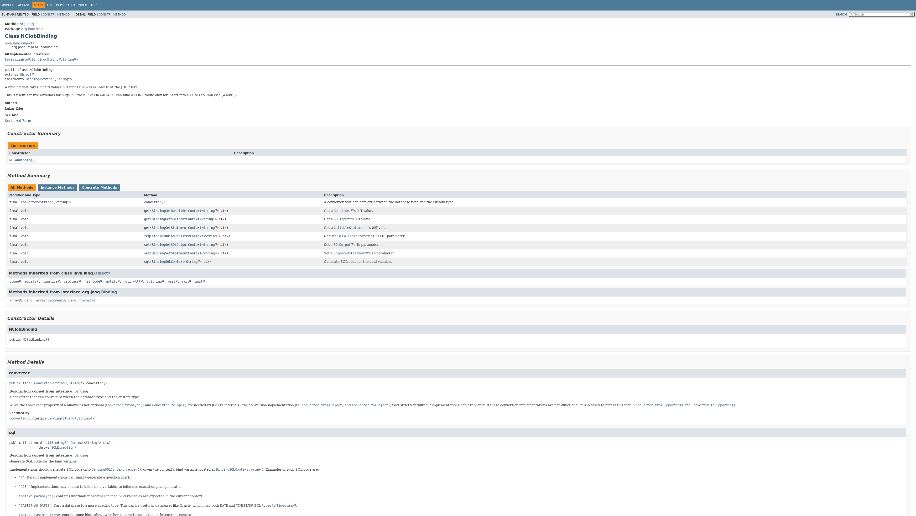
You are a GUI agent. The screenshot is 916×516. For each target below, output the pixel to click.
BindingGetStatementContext (176, 228)
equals (30, 281)
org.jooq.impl (32, 29)
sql (147, 261)
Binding (38, 59)
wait (171, 281)
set (147, 245)
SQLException (62, 447)
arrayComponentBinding (56, 300)
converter (152, 202)
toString (154, 281)
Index (82, 5)
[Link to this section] (64, 133)
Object (25, 74)
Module (7, 5)
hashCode (92, 281)
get (147, 211)
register (151, 236)
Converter (29, 202)
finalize (49, 281)
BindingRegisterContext (182, 236)
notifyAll (132, 281)
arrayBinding (20, 300)
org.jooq (27, 24)
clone (14, 281)
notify (111, 281)
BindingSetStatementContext (176, 253)
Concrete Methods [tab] (99, 187)
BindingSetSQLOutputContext (176, 245)
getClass (71, 281)
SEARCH (841, 14)
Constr (48, 14)
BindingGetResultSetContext (176, 211)
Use (50, 5)
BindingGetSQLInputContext (175, 219)
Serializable (16, 59)
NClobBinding (20, 160)
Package (23, 5)
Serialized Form (18, 121)
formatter (88, 300)
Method (63, 14)
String (52, 59)
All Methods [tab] (21, 187)
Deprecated (65, 5)
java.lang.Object (18, 43)
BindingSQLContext (168, 261)
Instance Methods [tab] (57, 187)
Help (93, 5)
